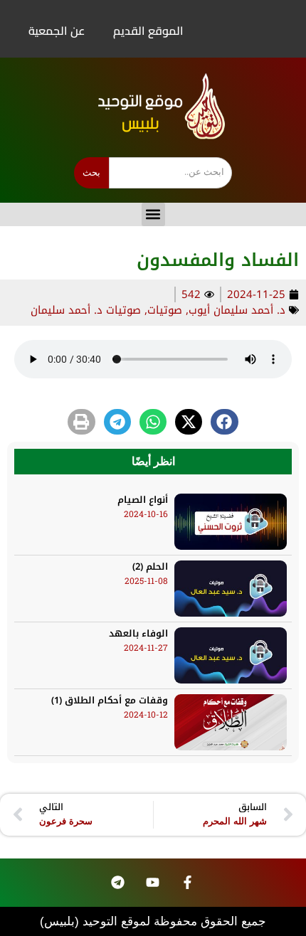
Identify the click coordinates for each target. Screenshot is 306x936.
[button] (153, 214)
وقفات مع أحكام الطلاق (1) (109, 700)
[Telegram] (117, 882)
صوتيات (164, 310)
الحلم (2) (150, 566)
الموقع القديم (148, 30)
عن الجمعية (56, 30)
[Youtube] (152, 882)
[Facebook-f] (187, 882)
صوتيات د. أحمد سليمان (86, 310)
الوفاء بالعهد (138, 633)
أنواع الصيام (142, 500)
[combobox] (170, 172)
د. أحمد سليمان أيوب (237, 310)
